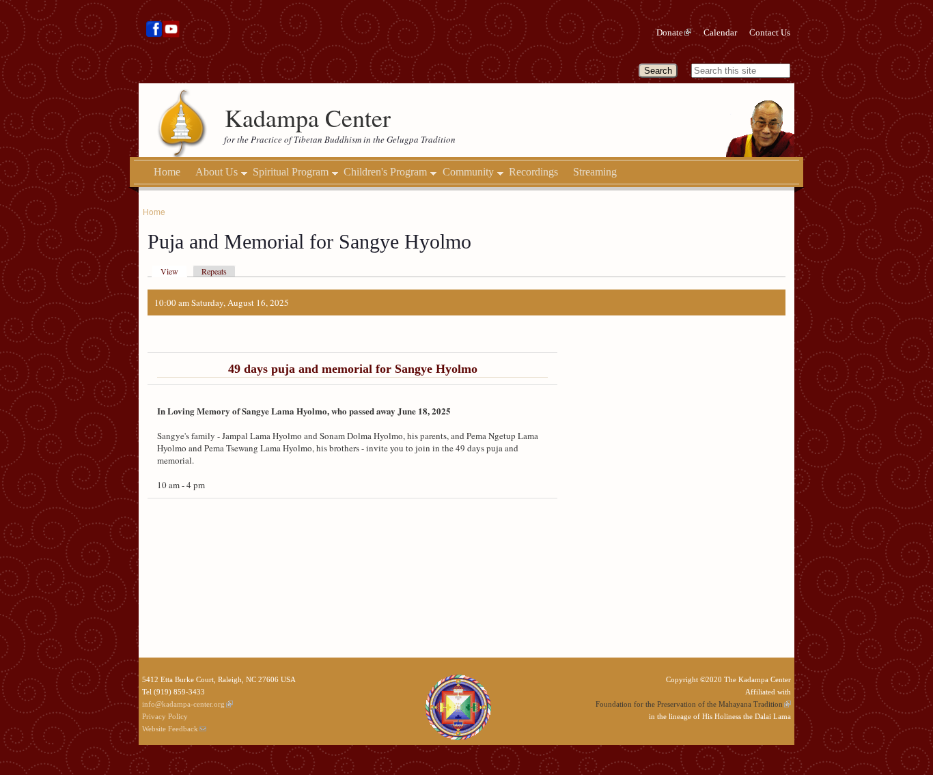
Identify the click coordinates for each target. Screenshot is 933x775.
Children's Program (385, 172)
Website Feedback (170, 728)
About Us (216, 172)
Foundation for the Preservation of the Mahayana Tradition (689, 704)
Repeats (214, 271)
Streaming (595, 172)
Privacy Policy (165, 716)
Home (167, 172)
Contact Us (769, 32)
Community (468, 172)
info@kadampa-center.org (183, 704)
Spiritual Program (291, 172)
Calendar (720, 32)
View (169, 271)
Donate (669, 32)
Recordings (533, 172)
